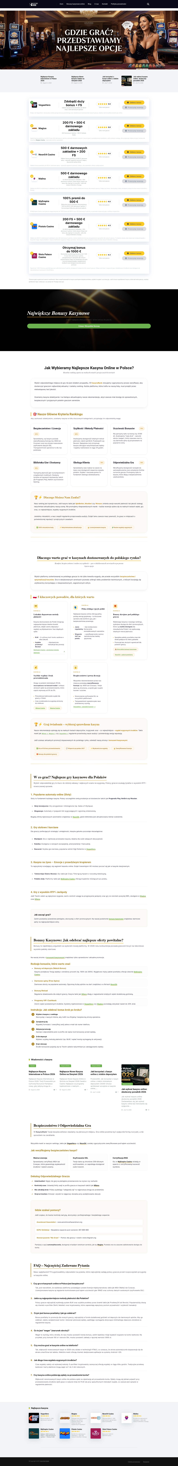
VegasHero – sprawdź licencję (83, 707)
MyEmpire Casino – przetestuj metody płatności (46, 651)
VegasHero (44, 105)
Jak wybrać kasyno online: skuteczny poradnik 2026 (140, 79)
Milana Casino (40, 708)
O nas (96, 4)
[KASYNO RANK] (33, 3)
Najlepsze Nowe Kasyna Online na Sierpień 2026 (77, 79)
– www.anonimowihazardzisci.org (59, 1222)
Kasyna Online (65, 1066)
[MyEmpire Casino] (34, 204)
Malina (42, 178)
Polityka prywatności (118, 4)
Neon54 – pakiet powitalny (124, 654)
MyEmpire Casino (44, 202)
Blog (89, 4)
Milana (44, 733)
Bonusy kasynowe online (76, 4)
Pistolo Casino (46, 226)
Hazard (32, 1066)
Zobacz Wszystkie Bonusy (89, 326)
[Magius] (34, 130)
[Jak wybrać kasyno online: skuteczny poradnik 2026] (127, 81)
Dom (61, 4)
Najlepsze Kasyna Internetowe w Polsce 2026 (49, 79)
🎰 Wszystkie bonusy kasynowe (125, 649)
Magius (42, 128)
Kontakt (105, 4)
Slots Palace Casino (45, 255)
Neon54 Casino (47, 154)
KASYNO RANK (44, 1461)
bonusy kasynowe (116, 919)
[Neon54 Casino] (34, 156)
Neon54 (76, 817)
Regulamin (146, 1461)
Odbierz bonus (135, 102)
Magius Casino (55, 708)
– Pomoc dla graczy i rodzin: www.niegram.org (66, 1238)
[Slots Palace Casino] (34, 258)
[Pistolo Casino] (34, 228)
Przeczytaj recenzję (135, 107)
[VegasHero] (34, 107)
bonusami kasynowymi (118, 740)
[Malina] (34, 181)
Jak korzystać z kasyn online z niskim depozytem (110, 79)
